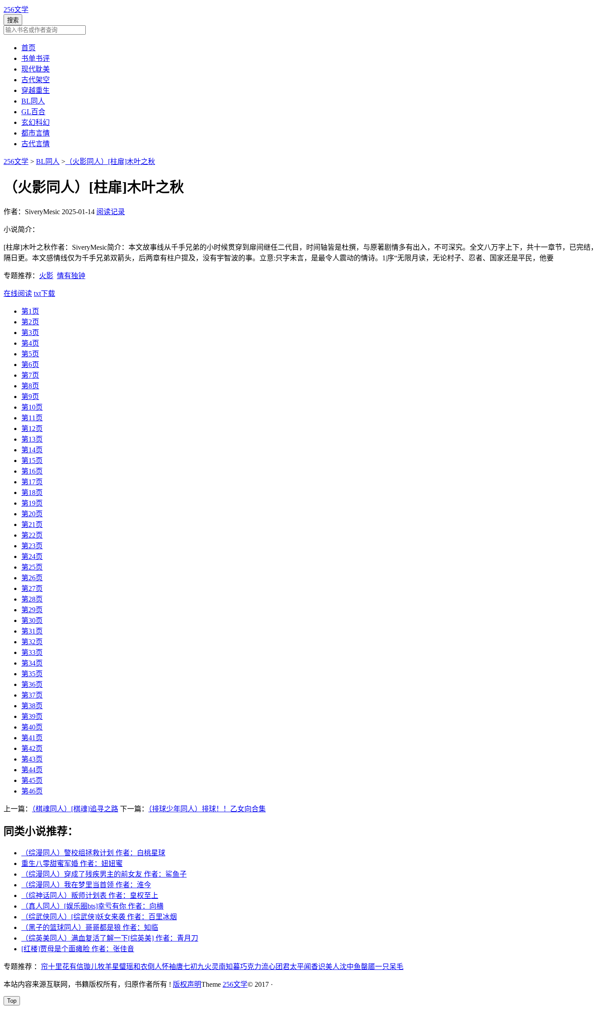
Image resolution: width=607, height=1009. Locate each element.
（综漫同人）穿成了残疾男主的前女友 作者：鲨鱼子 (104, 874)
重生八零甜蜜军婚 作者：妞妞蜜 (72, 863)
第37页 (32, 695)
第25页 (32, 567)
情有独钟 (71, 275)
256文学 (16, 9)
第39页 (32, 716)
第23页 (32, 546)
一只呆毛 (389, 966)
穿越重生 (35, 90)
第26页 (32, 578)
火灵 (211, 966)
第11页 (32, 418)
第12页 (32, 428)
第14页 (32, 450)
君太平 (293, 966)
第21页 (32, 524)
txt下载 (44, 293)
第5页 (30, 354)
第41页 (32, 738)
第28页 (32, 599)
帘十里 (51, 966)
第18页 (32, 492)
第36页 (32, 684)
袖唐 (176, 966)
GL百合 (33, 112)
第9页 (30, 396)
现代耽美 (35, 69)
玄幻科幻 (35, 122)
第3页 (30, 332)
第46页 (32, 791)
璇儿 (91, 966)
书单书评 (35, 58)
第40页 (32, 727)
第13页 (32, 439)
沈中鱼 (350, 966)
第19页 (32, 503)
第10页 (32, 407)
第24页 (32, 556)
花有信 (73, 966)
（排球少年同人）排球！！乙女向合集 (207, 809)
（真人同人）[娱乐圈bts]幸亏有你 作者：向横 (92, 906)
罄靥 (368, 966)
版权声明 (187, 984)
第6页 (30, 364)
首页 (28, 48)
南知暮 (229, 966)
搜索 (13, 20)
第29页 (32, 610)
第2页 (30, 322)
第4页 (30, 343)
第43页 (32, 759)
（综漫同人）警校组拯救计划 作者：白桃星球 (93, 853)
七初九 (193, 966)
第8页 (30, 386)
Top (11, 1000)
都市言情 (35, 133)
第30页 (32, 620)
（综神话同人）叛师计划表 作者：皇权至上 (89, 895)
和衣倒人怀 (151, 966)
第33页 (32, 652)
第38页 (32, 706)
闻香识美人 (321, 966)
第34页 (32, 663)
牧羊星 (108, 966)
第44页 (32, 770)
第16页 (32, 471)
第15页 (32, 460)
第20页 (32, 514)
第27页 (32, 588)
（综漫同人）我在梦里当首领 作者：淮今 (86, 885)
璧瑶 (126, 966)
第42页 (32, 748)
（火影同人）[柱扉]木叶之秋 (110, 161)
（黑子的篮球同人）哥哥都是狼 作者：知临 (89, 927)
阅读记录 (110, 211)
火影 (46, 275)
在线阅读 (18, 293)
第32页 (32, 642)
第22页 (32, 535)
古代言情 (35, 144)
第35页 (32, 674)
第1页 (30, 311)
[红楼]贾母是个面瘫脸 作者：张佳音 (77, 949)
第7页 (30, 375)
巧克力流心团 (261, 966)
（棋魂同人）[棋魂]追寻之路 (75, 809)
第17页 (32, 482)
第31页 (32, 631)
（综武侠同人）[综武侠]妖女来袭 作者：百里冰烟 (99, 917)
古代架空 (35, 80)
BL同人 (33, 101)
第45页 (32, 780)
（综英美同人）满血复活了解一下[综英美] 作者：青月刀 (109, 938)
